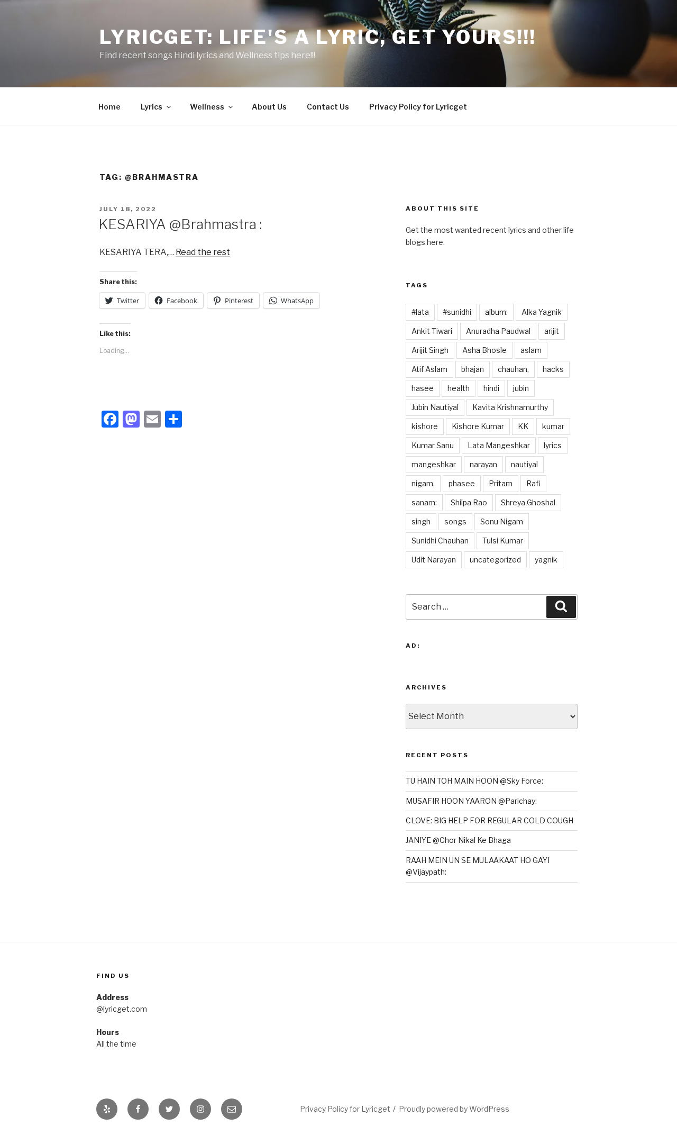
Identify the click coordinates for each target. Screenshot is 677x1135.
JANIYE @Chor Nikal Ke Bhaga (458, 840)
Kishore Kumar (478, 426)
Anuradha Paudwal (498, 330)
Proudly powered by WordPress (454, 1108)
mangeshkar (433, 464)
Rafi (533, 483)
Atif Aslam (429, 369)
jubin (521, 388)
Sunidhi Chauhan (440, 540)
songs (455, 521)
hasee (422, 388)
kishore (424, 426)
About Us (269, 106)
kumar (553, 426)
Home (109, 106)
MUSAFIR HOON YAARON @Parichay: (471, 800)
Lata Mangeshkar (499, 445)
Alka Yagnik (542, 311)
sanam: (424, 502)
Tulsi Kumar (502, 540)
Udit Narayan (433, 559)
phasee (462, 483)
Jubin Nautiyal (435, 407)
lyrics (553, 445)
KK (523, 426)
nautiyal (524, 464)
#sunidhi (457, 311)
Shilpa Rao (469, 502)
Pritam (501, 483)
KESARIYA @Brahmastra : (180, 224)
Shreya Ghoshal (528, 502)
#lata (420, 311)
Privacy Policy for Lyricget (418, 106)
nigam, (423, 483)
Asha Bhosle (484, 350)
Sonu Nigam (501, 521)
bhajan (472, 369)
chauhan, (513, 369)
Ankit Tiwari (431, 330)
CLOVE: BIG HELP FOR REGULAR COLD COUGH (489, 820)
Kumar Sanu (432, 445)
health (458, 388)
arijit (551, 330)
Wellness (207, 106)
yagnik (546, 559)
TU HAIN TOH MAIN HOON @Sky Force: (474, 780)
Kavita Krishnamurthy (510, 407)
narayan (483, 464)
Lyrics (151, 106)
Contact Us (328, 106)
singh (421, 521)
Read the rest (203, 252)
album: (496, 311)
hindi (491, 388)
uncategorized (495, 559)
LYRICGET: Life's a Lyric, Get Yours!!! (317, 37)
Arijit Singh (430, 350)
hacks (553, 369)
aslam (531, 350)
